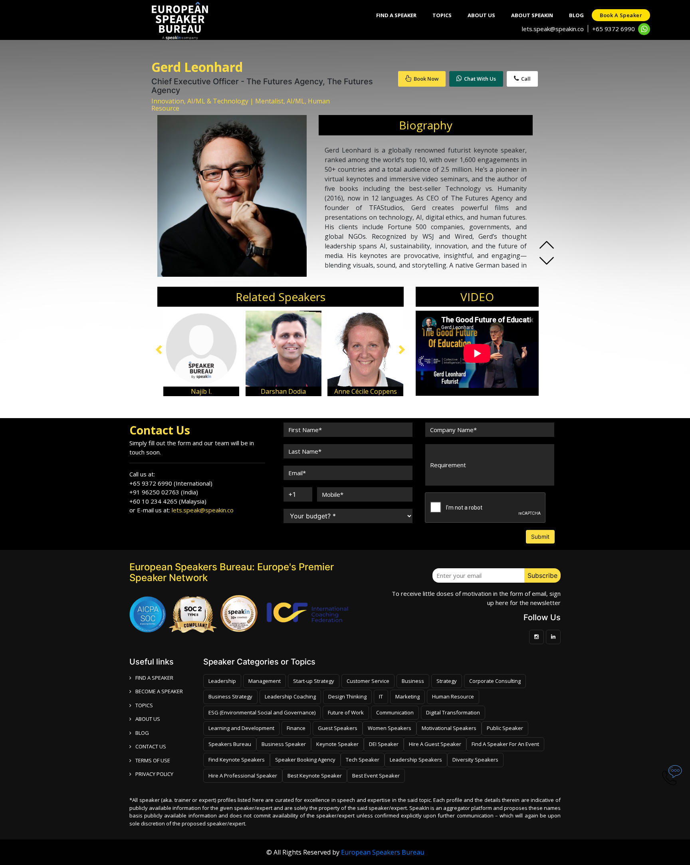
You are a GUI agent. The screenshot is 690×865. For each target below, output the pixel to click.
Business (413, 680)
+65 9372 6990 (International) (170, 483)
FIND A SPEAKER (154, 677)
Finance (296, 728)
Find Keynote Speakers (236, 759)
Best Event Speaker (376, 775)
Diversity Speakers (475, 759)
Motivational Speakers (449, 728)
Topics (442, 15)
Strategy (446, 680)
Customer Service (368, 680)
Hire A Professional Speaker (242, 775)
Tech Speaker (362, 759)
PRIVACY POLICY (154, 774)
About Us (481, 15)
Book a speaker (621, 15)
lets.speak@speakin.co (553, 29)
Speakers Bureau (229, 744)
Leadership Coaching (290, 696)
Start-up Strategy (313, 680)
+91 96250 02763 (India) (163, 492)
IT (381, 696)
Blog (576, 15)
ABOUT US (147, 718)
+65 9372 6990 (613, 29)
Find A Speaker (396, 15)
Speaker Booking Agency (305, 759)
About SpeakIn (532, 15)
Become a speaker (159, 691)
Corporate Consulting (495, 680)
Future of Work (346, 712)
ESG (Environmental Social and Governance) (261, 712)
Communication (395, 712)
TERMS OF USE (152, 760)
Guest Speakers (337, 728)
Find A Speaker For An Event (505, 744)
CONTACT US (150, 746)
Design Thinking (347, 696)
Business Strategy (230, 696)
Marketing (407, 696)
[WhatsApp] (644, 29)
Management (264, 680)
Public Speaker (505, 728)
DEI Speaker (384, 744)
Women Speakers (389, 728)
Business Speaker (284, 744)
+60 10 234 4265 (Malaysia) (167, 501)
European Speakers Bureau (382, 852)
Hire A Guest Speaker (435, 744)
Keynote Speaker (337, 744)
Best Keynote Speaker (315, 775)
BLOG (142, 732)
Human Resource (453, 696)
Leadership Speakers (416, 759)
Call (526, 78)
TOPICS (144, 705)
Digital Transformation (453, 712)
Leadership (222, 680)
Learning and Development (241, 728)
